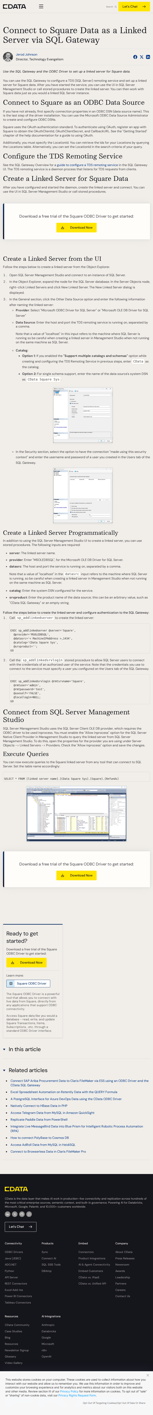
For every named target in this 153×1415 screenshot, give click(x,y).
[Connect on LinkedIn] (148, 57)
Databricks (49, 1331)
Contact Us (122, 1296)
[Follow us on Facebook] (135, 57)
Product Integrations (91, 1258)
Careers (120, 1290)
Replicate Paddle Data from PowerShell (39, 1119)
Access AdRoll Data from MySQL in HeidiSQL (43, 1145)
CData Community (17, 1325)
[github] (22, 1214)
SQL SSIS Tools (51, 1264)
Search (109, 6)
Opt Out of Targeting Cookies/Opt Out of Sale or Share (114, 1403)
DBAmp (47, 1271)
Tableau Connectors (18, 1302)
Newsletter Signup (17, 1350)
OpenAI (46, 1356)
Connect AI (49, 1258)
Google (46, 1337)
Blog (7, 1337)
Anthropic (48, 1325)
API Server (11, 1277)
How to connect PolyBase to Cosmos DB (40, 1138)
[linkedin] (7, 1214)
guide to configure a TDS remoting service (87, 165)
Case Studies (13, 1331)
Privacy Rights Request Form (77, 1395)
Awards (120, 1271)
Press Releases (124, 1258)
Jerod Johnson (26, 54)
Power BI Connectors (18, 1296)
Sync (45, 1252)
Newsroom (122, 1264)
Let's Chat (130, 6)
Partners (120, 1283)
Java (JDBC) (13, 1258)
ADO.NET (11, 1264)
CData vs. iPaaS (88, 1277)
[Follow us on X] (142, 57)
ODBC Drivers (14, 1252)
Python (9, 1271)
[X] (15, 1214)
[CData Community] (29, 1214)
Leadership (122, 1277)
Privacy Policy (69, 1391)
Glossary (10, 1356)
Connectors (86, 1252)
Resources (11, 1344)
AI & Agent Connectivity (94, 1264)
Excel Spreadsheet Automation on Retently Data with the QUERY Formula (64, 1092)
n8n (44, 1350)
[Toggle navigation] (40, 6)
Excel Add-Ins (14, 1290)
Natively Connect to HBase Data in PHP (39, 1106)
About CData (123, 1252)
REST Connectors (16, 1283)
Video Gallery (14, 1363)
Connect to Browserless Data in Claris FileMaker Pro (48, 1151)
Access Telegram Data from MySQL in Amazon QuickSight (52, 1113)
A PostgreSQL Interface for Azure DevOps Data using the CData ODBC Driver (66, 1099)
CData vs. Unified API (92, 1283)
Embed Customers (90, 1271)
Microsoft (48, 1344)
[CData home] (17, 6)
